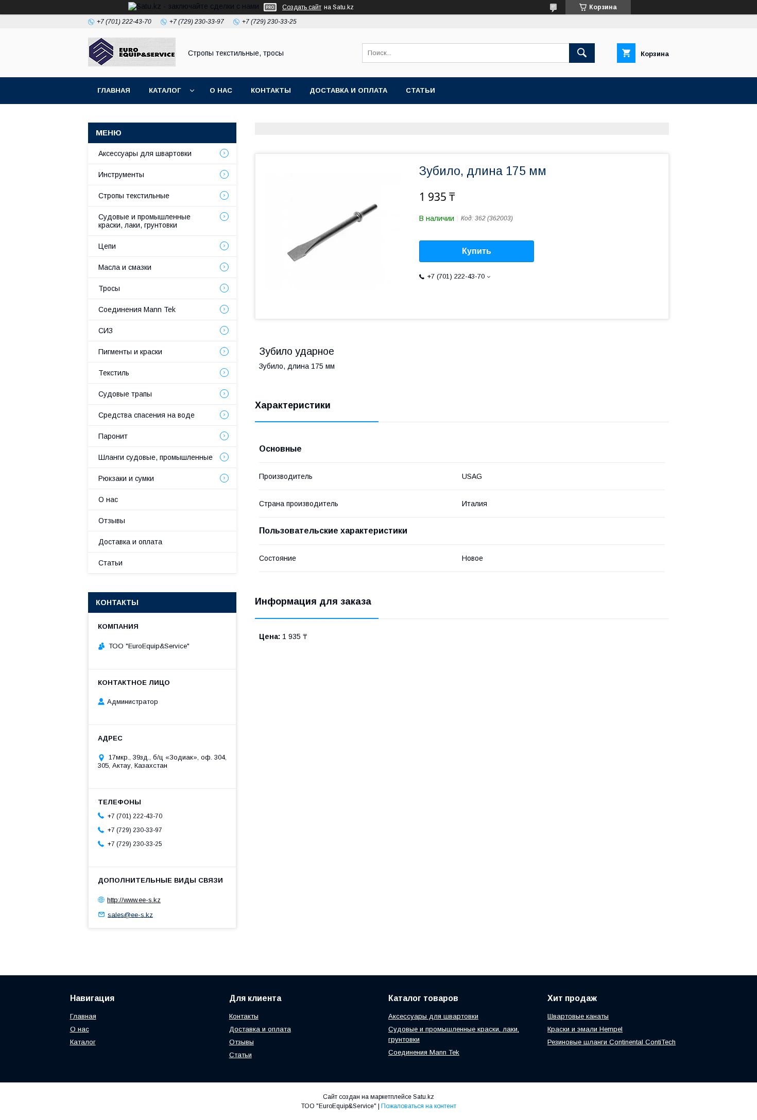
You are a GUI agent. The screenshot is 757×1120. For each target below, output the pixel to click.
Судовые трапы (125, 394)
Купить (476, 251)
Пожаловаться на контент (418, 1106)
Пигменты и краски (130, 352)
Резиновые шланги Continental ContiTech (611, 1042)
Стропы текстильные (133, 196)
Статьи (420, 90)
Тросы (109, 288)
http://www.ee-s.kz (134, 900)
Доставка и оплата (348, 90)
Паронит (113, 436)
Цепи (107, 246)
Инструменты (121, 174)
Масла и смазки (124, 267)
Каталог (165, 90)
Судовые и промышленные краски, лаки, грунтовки (144, 221)
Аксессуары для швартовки (145, 153)
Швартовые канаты (578, 1016)
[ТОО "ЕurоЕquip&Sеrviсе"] (132, 64)
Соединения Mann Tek (137, 309)
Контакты (271, 90)
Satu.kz (423, 1096)
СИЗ (105, 330)
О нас (221, 90)
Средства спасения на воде (146, 415)
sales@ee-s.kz (130, 914)
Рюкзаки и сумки (126, 478)
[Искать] (582, 53)
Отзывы (111, 520)
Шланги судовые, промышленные (155, 457)
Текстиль (113, 373)
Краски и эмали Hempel (585, 1029)
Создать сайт (301, 7)
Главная (113, 90)
